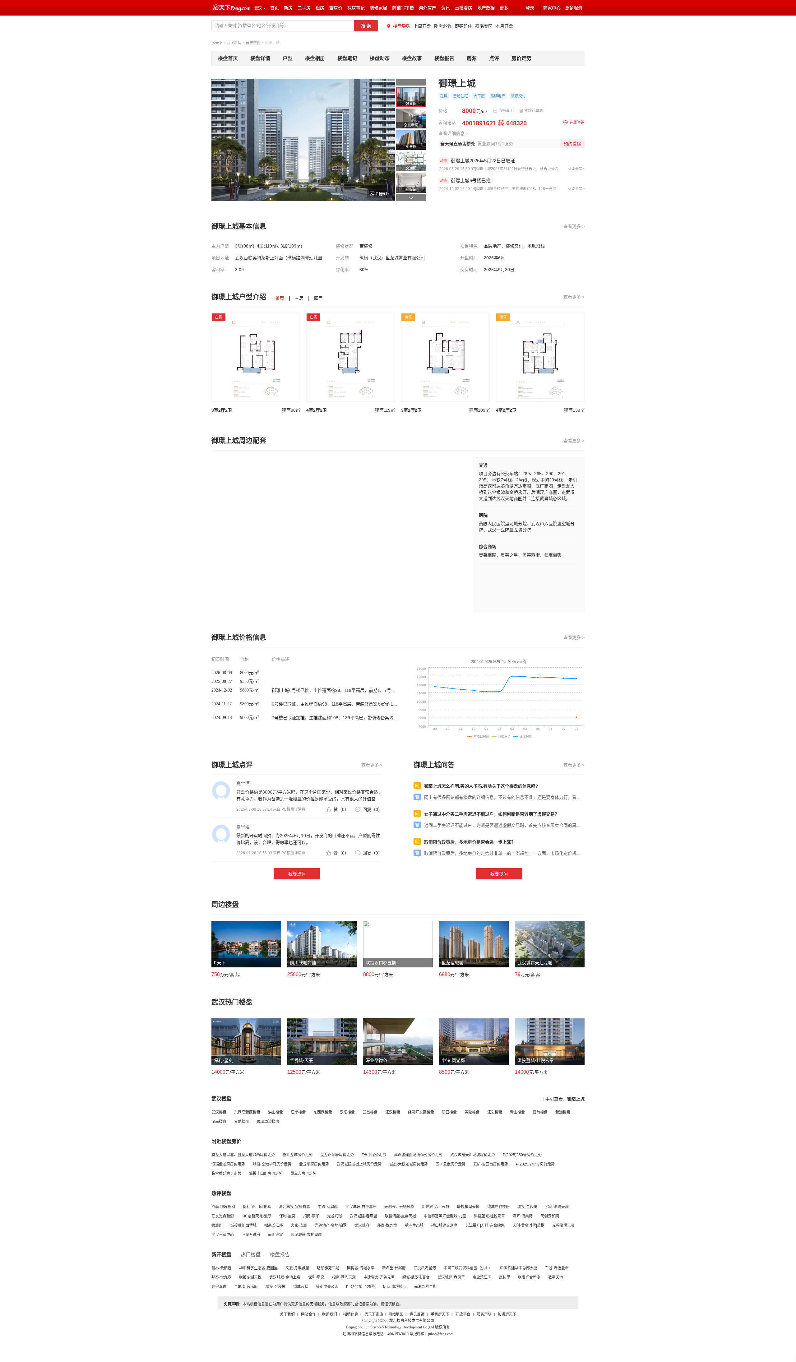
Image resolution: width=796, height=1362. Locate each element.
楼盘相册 (315, 58)
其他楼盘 (241, 1121)
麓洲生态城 (414, 1225)
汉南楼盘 (218, 1121)
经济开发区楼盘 (421, 1112)
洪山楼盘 (275, 1112)
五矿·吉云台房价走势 (490, 1164)
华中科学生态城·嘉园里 (258, 1268)
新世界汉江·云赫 (435, 1207)
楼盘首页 (228, 58)
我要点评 (297, 873)
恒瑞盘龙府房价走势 (228, 1164)
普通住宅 (460, 96)
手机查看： (565, 1098)
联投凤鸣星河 (425, 1268)
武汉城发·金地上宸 (284, 1277)
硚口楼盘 (449, 1112)
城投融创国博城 (243, 1225)
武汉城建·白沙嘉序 (361, 1207)
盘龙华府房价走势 (314, 1164)
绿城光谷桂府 (498, 1207)
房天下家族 (373, 1314)
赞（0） (341, 809)
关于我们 (287, 1314)
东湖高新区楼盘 (247, 1112)
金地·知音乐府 (246, 1287)
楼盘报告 (444, 58)
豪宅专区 (484, 26)
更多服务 (573, 8)
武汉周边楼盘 (268, 1121)
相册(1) (382, 193)
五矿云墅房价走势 (450, 1164)
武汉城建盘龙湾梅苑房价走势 (418, 1155)
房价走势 (521, 58)
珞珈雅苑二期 (328, 1268)
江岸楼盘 (298, 1112)
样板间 (411, 190)
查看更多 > (574, 226)
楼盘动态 (380, 58)
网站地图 (395, 1314)
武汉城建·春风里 (363, 1216)
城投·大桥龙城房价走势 (408, 1164)
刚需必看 (442, 26)
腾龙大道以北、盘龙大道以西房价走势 (243, 1155)
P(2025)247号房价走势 (535, 1164)
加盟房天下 (507, 1314)
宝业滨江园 (482, 1277)
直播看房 (463, 8)
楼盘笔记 (347, 58)
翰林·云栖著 (221, 1268)
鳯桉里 (504, 1277)
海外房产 (427, 8)
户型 (288, 58)
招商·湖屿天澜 (557, 1207)
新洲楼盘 (562, 1112)
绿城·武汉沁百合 (416, 1277)
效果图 (411, 104)
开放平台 (463, 1314)
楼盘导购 (401, 26)
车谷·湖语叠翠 (557, 1268)
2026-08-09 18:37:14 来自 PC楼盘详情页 (270, 809)
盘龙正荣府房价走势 (337, 1155)
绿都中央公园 (327, 1287)
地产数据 (486, 8)
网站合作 (308, 1314)
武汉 (258, 8)
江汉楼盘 (392, 1112)
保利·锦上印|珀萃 (257, 1207)
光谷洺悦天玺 (563, 1225)
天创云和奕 (549, 1216)
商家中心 (552, 8)
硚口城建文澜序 (444, 1225)
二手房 (304, 8)
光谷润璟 (334, 1216)
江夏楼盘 (494, 1112)
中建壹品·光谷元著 (379, 1277)
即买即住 (463, 26)
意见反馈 (417, 1314)
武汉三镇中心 (222, 1235)
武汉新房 (234, 43)
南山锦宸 (275, 1235)
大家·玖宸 (299, 1225)
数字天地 (555, 1277)
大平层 (479, 96)
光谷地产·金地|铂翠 (331, 1225)
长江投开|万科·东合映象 (485, 1225)
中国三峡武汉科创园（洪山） (468, 1268)
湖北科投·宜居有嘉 (294, 1207)
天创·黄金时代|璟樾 (528, 1225)
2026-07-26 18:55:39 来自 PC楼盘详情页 (270, 853)
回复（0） (372, 809)
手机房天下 (440, 1314)
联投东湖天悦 (468, 1207)
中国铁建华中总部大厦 (518, 1268)
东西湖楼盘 (322, 1112)
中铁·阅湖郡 (328, 1207)
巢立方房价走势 (303, 1173)
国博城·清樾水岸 (360, 1268)
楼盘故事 (412, 58)
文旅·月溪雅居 (297, 1268)
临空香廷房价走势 (226, 1173)
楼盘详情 (260, 58)
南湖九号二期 (425, 1287)
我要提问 (499, 873)
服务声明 (484, 1314)
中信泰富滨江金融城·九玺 (445, 1216)
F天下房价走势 (374, 1155)
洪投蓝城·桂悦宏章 (489, 1216)
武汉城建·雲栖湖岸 (306, 1235)
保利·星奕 (287, 1216)
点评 (494, 58)
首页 (274, 8)
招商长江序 (273, 1225)
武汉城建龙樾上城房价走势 (359, 1164)
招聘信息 (350, 1314)
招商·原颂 (311, 1216)
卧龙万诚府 (251, 1235)
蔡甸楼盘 (540, 1112)
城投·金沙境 (527, 1207)
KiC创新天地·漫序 (256, 1216)
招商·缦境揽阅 (223, 1207)
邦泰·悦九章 (387, 1225)
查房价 (335, 8)
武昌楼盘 (370, 1112)
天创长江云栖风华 (399, 1207)
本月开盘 (504, 26)
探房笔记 (356, 8)
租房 (320, 8)
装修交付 (518, 96)
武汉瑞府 (361, 1225)
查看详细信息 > (453, 133)
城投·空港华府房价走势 (272, 1164)
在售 (443, 96)
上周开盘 (422, 26)
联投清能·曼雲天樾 (400, 1216)
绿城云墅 (300, 1287)
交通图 (411, 168)
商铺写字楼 (403, 8)
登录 (529, 8)
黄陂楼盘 (253, 43)
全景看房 (411, 125)
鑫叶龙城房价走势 (297, 1155)
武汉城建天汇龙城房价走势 (472, 1155)
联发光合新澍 (222, 1216)
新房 (288, 8)
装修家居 (378, 8)
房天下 (217, 43)
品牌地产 (497, 96)
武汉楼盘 (218, 1112)
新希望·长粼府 (394, 1268)
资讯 (445, 8)
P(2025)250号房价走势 (522, 1155)
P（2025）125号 (360, 1287)
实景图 (411, 147)
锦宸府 (217, 1225)
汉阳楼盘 (347, 1112)
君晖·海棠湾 (523, 1216)
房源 (472, 58)
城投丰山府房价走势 (266, 1173)
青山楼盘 (517, 1112)
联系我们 (329, 1314)
